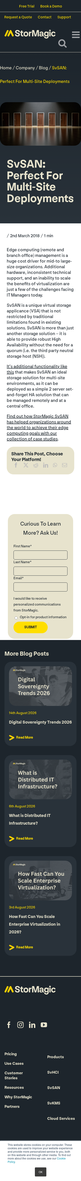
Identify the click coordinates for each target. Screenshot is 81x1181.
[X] (26, 466)
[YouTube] (44, 1025)
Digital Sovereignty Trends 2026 (40, 722)
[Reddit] (35, 466)
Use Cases (14, 1064)
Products (55, 1057)
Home (6, 68)
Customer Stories (13, 1075)
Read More (24, 737)
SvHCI (53, 1073)
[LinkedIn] (45, 466)
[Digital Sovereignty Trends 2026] (40, 686)
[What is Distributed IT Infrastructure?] (40, 779)
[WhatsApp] (55, 466)
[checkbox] (41, 618)
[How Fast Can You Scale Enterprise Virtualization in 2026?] (40, 880)
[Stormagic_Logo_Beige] (30, 988)
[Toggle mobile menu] (76, 34)
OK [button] (41, 1172)
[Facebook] (16, 466)
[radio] (41, 618)
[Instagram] (20, 1025)
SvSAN (53, 1088)
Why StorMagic (18, 1097)
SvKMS (53, 1103)
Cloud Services (61, 1119)
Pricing (10, 1054)
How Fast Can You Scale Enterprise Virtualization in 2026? (34, 925)
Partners (12, 1107)
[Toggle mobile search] (62, 43)
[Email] (64, 466)
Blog (43, 68)
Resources (14, 1088)
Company (25, 68)
